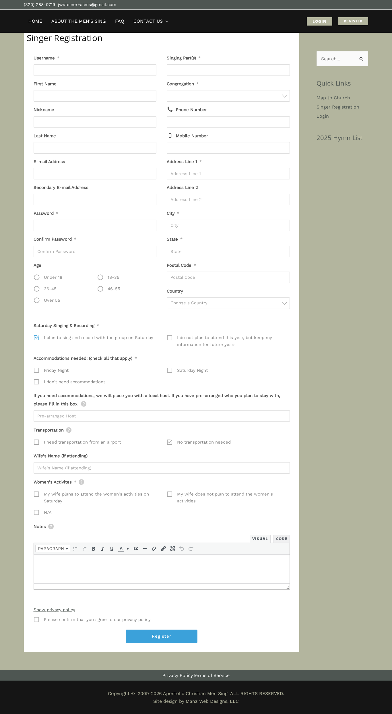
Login (323, 116)
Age (37, 265)
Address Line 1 (184, 161)
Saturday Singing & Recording (66, 325)
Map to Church (333, 97)
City (173, 213)
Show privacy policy (54, 609)
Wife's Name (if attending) (61, 455)
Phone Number (191, 109)
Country (175, 291)
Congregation (183, 83)
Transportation (49, 430)
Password (46, 213)
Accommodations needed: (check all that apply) (85, 358)
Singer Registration (338, 107)
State (175, 239)
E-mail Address (49, 161)
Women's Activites (55, 482)
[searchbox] (172, 70)
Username (46, 58)
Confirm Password (55, 239)
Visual (260, 538)
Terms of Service (211, 675)
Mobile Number (192, 135)
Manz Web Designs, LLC (212, 701)
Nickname (44, 109)
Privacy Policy (177, 675)
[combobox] (228, 70)
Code (281, 538)
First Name (45, 83)
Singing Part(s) (184, 58)
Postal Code (181, 265)
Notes (40, 526)
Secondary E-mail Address (61, 187)
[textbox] (230, 303)
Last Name (45, 135)
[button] (165, 21)
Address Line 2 (182, 187)
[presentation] (53, 548)
